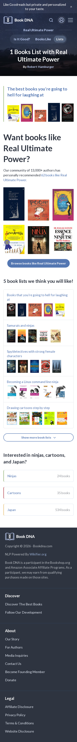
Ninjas (11, 476)
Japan (11, 510)
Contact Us (13, 664)
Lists (59, 39)
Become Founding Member (25, 672)
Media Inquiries (16, 655)
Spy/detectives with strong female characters (31, 354)
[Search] (51, 20)
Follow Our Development (23, 612)
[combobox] (51, 20)
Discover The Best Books (23, 604)
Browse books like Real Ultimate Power (38, 263)
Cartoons (14, 493)
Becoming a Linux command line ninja (32, 382)
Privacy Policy (15, 715)
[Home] (18, 20)
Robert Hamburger (40, 66)
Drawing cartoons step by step (28, 408)
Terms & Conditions (19, 723)
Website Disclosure (19, 731)
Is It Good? (22, 39)
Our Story (12, 639)
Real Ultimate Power (38, 30)
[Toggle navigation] (70, 20)
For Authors (14, 647)
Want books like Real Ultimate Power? (32, 148)
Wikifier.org (38, 554)
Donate (10, 680)
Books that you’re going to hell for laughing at (37, 297)
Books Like (43, 39)
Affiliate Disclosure (19, 707)
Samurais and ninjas (20, 325)
